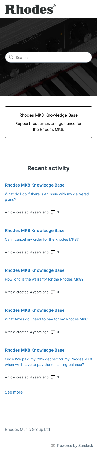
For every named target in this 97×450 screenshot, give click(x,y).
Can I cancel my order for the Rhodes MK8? (42, 239)
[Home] (30, 9)
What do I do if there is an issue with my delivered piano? (47, 197)
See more (14, 392)
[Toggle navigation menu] (83, 9)
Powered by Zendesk (75, 445)
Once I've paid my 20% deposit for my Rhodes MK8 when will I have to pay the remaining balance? (48, 362)
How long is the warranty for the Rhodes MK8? (44, 279)
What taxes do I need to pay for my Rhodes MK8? (47, 319)
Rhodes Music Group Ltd (27, 429)
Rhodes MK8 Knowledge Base (34, 185)
